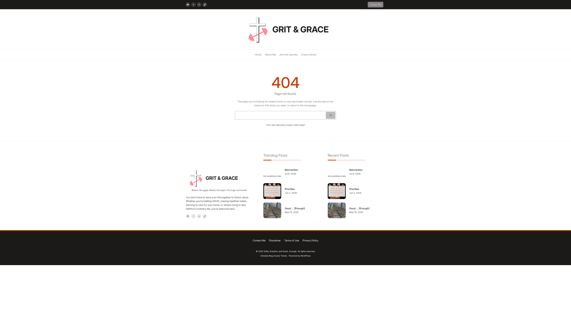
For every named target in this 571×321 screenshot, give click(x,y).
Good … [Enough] (295, 208)
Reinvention (291, 169)
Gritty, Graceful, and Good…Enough (280, 251)
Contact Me (375, 4)
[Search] (330, 115)
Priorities (290, 189)
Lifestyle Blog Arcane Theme (273, 256)
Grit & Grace (300, 29)
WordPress (306, 256)
